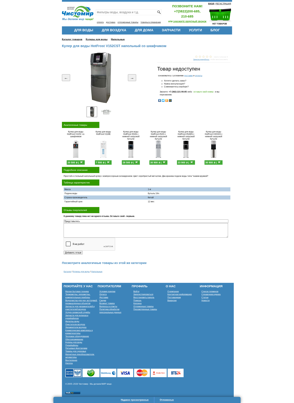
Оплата (103, 294)
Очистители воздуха (75, 324)
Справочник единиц (211, 294)
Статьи (204, 297)
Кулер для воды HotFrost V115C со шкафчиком (75, 134)
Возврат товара (107, 303)
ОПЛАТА (100, 22)
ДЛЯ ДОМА (144, 30)
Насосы (69, 363)
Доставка (103, 297)
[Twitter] (163, 100)
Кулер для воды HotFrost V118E (103, 133)
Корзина (137, 303)
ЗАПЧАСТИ (171, 30)
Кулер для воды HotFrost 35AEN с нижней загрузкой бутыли (186, 135)
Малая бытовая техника (77, 291)
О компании (173, 291)
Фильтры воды (72, 321)
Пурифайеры (71, 345)
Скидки (102, 300)
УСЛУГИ (195, 30)
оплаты (198, 75)
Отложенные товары (143, 306)
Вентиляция (71, 360)
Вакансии (172, 300)
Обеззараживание (74, 339)
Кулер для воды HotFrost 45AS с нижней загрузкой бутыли (158, 135)
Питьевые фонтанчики (76, 348)
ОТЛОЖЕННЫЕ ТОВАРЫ (128, 22)
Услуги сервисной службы (77, 312)
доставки (188, 75)
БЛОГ (215, 30)
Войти (136, 291)
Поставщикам (174, 297)
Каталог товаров (72, 39)
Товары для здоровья (75, 351)
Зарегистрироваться (143, 294)
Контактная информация (179, 294)
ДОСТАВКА (110, 22)
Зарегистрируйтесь (201, 59)
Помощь (137, 300)
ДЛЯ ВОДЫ (83, 30)
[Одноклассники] (167, 100)
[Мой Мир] (170, 100)
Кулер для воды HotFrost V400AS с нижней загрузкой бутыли (213, 135)
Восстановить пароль (143, 297)
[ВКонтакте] (159, 100)
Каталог (67, 271)
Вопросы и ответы (108, 306)
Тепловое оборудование (77, 336)
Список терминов (209, 291)
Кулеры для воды (97, 39)
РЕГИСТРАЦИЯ (223, 4)
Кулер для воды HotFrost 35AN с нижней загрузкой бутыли (131, 135)
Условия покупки (107, 291)
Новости (205, 300)
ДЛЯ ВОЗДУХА (114, 30)
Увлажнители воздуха (75, 327)
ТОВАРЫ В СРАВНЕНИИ (151, 22)
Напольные (118, 39)
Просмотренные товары (145, 309)
